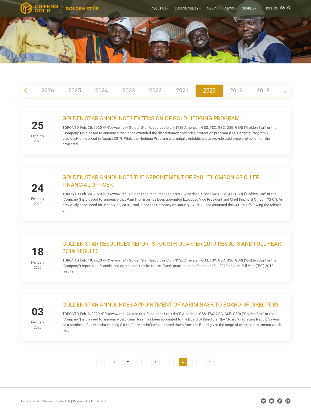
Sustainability (186, 8)
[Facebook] (279, 402)
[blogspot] (287, 402)
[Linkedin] (271, 402)
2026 (47, 90)
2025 (74, 90)
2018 (263, 90)
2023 (128, 90)
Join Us (271, 8)
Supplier (249, 8)
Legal (35, 401)
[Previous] (100, 362)
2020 (209, 90)
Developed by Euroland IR (89, 401)
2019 (236, 90)
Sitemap (47, 401)
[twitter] (263, 402)
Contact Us (63, 401)
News (229, 8)
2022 (155, 90)
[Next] (210, 362)
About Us (158, 8)
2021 (182, 90)
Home (25, 401)
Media (211, 8)
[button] (285, 90)
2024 (101, 90)
